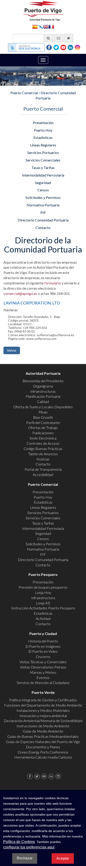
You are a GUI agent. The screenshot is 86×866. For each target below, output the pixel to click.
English (46, 26)
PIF (43, 212)
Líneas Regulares (43, 145)
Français (51, 26)
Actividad (43, 618)
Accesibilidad (43, 474)
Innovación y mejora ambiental (43, 715)
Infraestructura (43, 598)
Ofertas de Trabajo (43, 427)
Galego (40, 26)
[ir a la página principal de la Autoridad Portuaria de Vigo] (43, 10)
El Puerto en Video (43, 651)
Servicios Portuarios (43, 152)
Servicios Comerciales (43, 160)
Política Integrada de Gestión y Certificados (43, 700)
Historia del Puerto (43, 641)
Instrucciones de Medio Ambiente (43, 726)
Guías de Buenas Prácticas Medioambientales (43, 736)
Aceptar (62, 858)
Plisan (43, 412)
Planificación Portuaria (43, 396)
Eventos (43, 677)
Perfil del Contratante (43, 422)
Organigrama (43, 386)
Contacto (43, 227)
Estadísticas (43, 137)
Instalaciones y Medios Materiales (43, 710)
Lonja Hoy (43, 592)
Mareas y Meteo (43, 672)
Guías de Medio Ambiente (43, 731)
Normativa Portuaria (43, 205)
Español (35, 26)
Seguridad (43, 182)
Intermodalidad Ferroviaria (43, 175)
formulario (52, 283)
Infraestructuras (43, 391)
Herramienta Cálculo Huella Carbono (43, 757)
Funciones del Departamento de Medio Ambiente (43, 705)
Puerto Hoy (43, 130)
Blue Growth (43, 417)
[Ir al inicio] (68, 38)
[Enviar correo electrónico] (58, 38)
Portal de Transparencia (43, 469)
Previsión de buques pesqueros (43, 587)
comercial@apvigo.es (20, 293)
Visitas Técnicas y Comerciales (43, 662)
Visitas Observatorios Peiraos (43, 667)
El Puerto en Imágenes (43, 646)
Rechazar (25, 858)
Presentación (43, 122)
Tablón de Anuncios (43, 454)
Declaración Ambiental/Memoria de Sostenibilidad (43, 720)
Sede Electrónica (43, 438)
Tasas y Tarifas (43, 167)
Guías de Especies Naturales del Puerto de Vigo (43, 741)
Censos (43, 190)
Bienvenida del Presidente (43, 381)
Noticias (43, 459)
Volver (12, 350)
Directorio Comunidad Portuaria (43, 220)
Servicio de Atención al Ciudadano (43, 682)
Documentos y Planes (43, 747)
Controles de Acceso (43, 443)
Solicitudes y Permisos (43, 197)
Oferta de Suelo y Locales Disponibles (43, 407)
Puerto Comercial (24, 93)
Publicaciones (43, 433)
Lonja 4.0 (43, 603)
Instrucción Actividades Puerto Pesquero (43, 608)
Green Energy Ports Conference (43, 752)
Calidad (43, 401)
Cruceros (43, 656)
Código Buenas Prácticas (43, 448)
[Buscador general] (48, 38)
